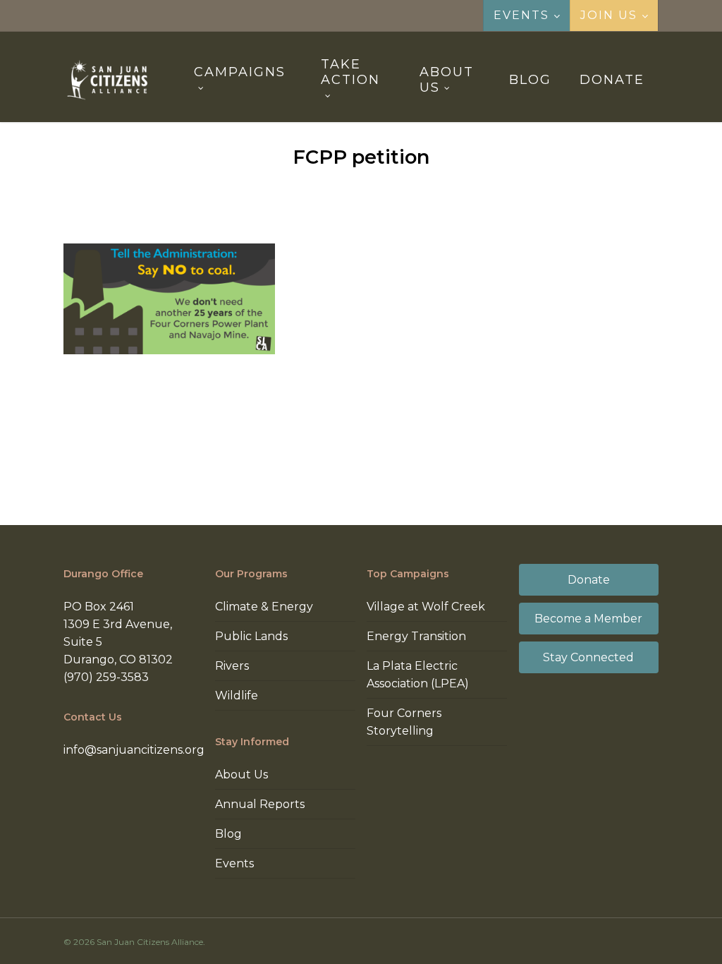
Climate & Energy (264, 606)
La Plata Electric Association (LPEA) (418, 674)
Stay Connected (588, 657)
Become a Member (588, 618)
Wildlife (236, 695)
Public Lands (251, 636)
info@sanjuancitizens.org (133, 750)
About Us (241, 774)
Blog (228, 834)
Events (234, 863)
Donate (589, 579)
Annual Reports (260, 804)
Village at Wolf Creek (426, 606)
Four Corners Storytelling (404, 721)
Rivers (232, 666)
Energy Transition (416, 636)
